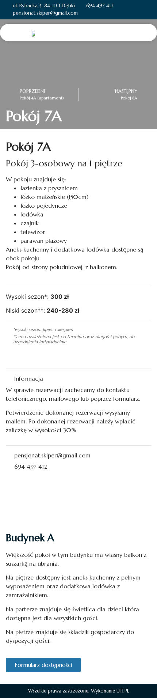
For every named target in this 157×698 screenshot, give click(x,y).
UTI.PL (122, 691)
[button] (146, 32)
